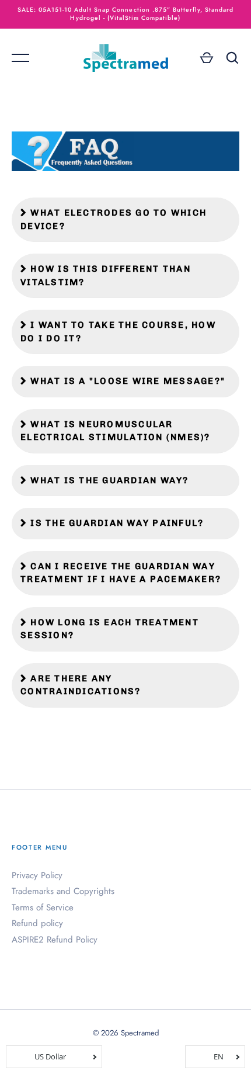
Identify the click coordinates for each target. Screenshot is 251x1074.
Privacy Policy (37, 875)
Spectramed (140, 1032)
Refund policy (37, 923)
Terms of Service (43, 907)
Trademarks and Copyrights (63, 891)
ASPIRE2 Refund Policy (54, 939)
